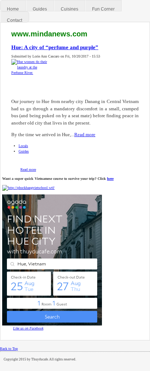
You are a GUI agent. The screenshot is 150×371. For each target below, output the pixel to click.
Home (13, 9)
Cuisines (69, 9)
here (110, 179)
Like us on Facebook (28, 328)
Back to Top (9, 349)
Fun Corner (103, 9)
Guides (40, 9)
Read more (84, 134)
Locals (23, 146)
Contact (14, 20)
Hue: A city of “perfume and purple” (54, 47)
